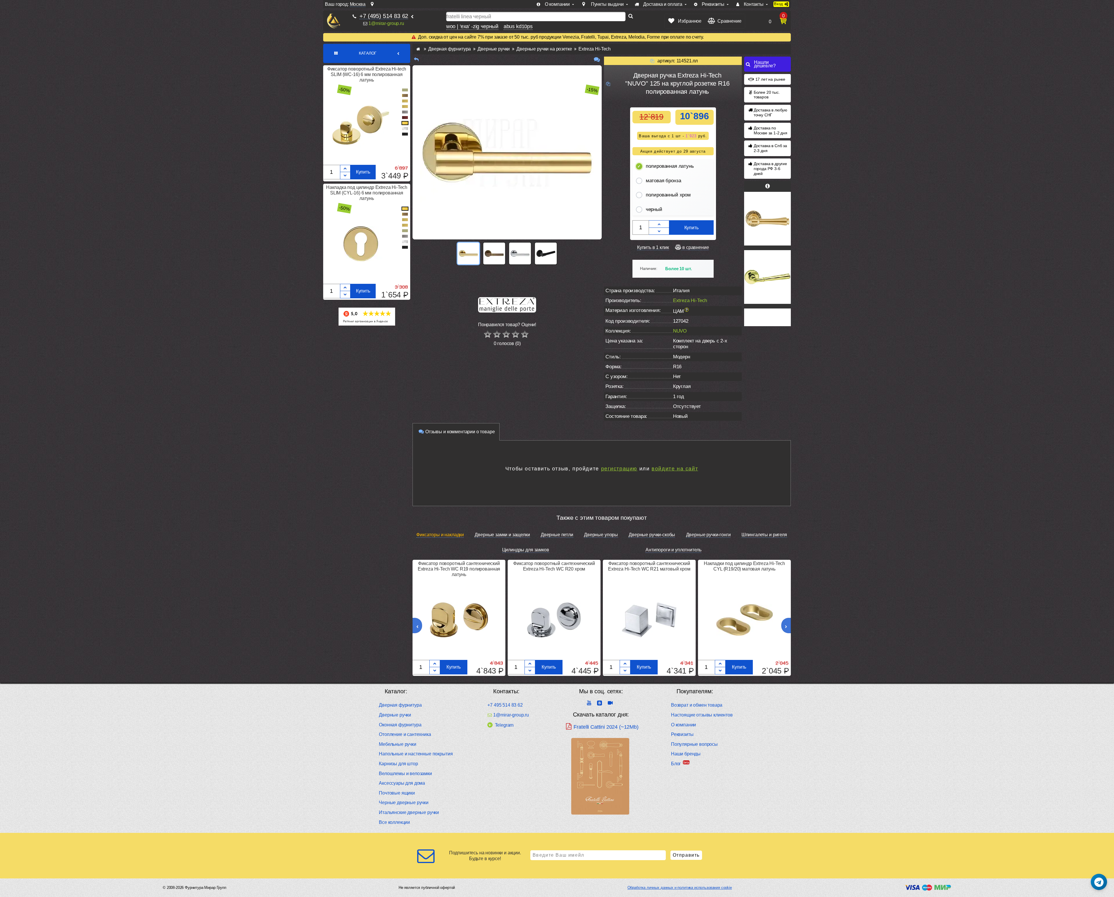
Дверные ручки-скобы (652, 534)
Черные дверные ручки (403, 802)
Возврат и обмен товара (696, 705)
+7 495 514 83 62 (504, 705)
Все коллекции (394, 822)
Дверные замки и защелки (502, 534)
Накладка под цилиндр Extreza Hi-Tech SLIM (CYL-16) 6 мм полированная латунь (366, 193)
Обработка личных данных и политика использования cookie (679, 887)
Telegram (504, 725)
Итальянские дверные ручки (409, 812)
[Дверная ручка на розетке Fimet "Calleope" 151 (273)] (767, 277)
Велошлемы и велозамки (405, 773)
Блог (676, 763)
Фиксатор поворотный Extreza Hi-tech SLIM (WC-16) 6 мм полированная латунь (366, 74)
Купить (363, 171)
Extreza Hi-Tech (690, 300)
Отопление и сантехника (405, 734)
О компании (683, 724)
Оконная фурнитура (400, 724)
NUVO (680, 331)
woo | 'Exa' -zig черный (472, 26)
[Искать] (630, 16)
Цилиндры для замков (525, 549)
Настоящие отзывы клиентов (702, 714)
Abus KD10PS (518, 26)
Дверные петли (557, 534)
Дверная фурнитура (400, 705)
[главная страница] (418, 49)
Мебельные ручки (397, 744)
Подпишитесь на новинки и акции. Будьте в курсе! (485, 855)
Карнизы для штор (398, 763)
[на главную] (333, 21)
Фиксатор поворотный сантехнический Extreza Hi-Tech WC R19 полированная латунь (459, 569)
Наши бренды (686, 753)
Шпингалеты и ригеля (764, 534)
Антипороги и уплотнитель (673, 549)
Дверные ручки (395, 714)
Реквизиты (682, 734)
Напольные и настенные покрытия (416, 753)
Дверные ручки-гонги (708, 534)
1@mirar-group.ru (386, 23)
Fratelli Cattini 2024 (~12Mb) (606, 727)
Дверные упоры (601, 534)
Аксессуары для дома (402, 783)
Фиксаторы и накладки (440, 534)
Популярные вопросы (694, 744)
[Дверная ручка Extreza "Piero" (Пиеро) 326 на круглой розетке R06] (767, 219)
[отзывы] (597, 60)
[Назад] (416, 59)
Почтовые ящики (397, 792)
